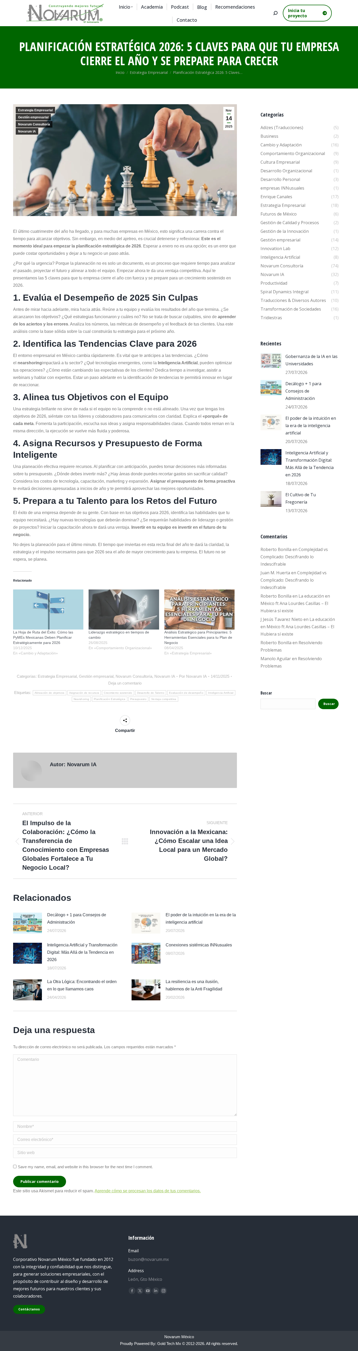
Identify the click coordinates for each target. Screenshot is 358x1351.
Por (193, 676)
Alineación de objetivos (49, 692)
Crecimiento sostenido (118, 692)
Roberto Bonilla (276, 549)
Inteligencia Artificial (221, 692)
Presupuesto (138, 699)
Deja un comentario (125, 683)
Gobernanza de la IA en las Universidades (311, 360)
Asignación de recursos (84, 692)
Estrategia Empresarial (35, 110)
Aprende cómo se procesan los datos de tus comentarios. (148, 1191)
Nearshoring (81, 699)
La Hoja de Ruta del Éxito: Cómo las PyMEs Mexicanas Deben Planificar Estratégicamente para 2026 (43, 637)
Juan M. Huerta (275, 573)
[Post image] (27, 923)
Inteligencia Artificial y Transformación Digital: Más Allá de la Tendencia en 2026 (82, 952)
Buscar (266, 693)
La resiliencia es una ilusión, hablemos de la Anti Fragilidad (194, 985)
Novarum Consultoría (34, 124)
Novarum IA (27, 131)
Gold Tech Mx (169, 1343)
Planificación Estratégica (110, 699)
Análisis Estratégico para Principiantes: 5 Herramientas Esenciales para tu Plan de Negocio (198, 637)
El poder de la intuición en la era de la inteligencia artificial (201, 918)
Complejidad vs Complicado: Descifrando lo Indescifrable (294, 557)
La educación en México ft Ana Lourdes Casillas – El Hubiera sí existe (295, 603)
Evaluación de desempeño (186, 692)
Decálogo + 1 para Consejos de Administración (76, 918)
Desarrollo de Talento (150, 692)
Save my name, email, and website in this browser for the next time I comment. (85, 1167)
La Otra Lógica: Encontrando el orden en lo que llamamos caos (82, 985)
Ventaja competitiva (163, 699)
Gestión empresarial (33, 117)
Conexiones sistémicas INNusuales (199, 945)
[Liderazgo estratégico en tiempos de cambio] (124, 609)
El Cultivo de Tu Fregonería (300, 498)
